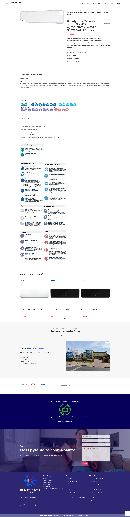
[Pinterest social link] (75, 61)
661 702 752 (69, 421)
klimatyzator (75, 58)
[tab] (55, 69)
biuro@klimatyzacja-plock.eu (32, 363)
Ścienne (78, 11)
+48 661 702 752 (25, 361)
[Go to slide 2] (65, 318)
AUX (21, 312)
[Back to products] (69, 17)
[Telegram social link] (79, 61)
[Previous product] (67, 17)
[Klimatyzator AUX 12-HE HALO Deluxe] (65, 293)
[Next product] (71, 17)
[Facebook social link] (71, 61)
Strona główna (70, 11)
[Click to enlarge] (23, 21)
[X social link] (73, 61)
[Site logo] (12, 3)
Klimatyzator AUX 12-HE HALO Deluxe (61, 310)
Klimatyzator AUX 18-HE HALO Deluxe (92, 310)
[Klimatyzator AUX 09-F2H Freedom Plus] (34, 293)
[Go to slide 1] (64, 318)
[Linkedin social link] (77, 61)
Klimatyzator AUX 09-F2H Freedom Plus (32, 310)
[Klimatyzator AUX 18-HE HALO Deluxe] (95, 293)
